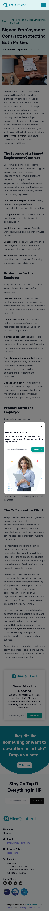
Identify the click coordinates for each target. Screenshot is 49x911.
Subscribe (38, 449)
